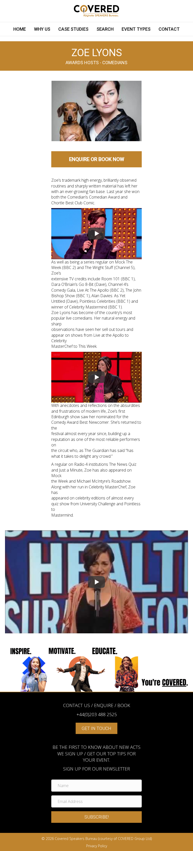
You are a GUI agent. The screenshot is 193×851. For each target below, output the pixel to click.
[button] (96, 817)
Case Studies (73, 29)
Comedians (114, 62)
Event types (136, 29)
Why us (42, 29)
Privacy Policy (96, 845)
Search (105, 29)
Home (19, 29)
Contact (169, 29)
